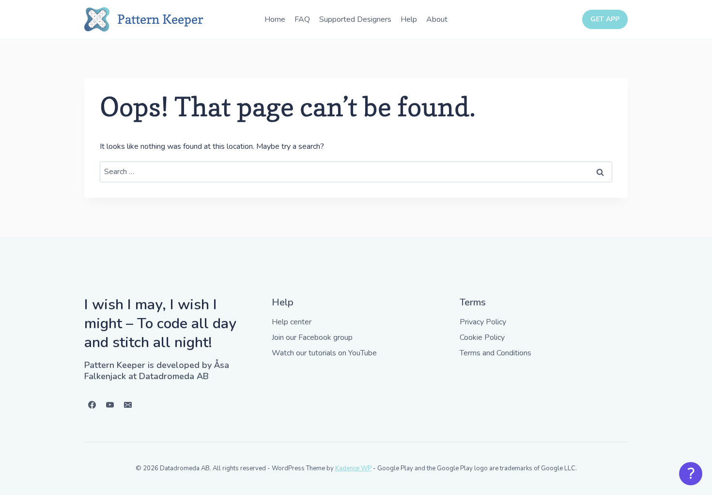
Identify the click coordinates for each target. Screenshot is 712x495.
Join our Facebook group (312, 337)
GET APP (604, 19)
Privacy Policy (483, 322)
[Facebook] (92, 405)
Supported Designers (355, 19)
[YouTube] (110, 405)
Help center (291, 322)
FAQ (302, 19)
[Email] (128, 405)
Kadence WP (353, 468)
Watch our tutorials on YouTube (324, 353)
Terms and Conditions (495, 353)
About (437, 19)
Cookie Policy (482, 337)
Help (409, 19)
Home (274, 19)
